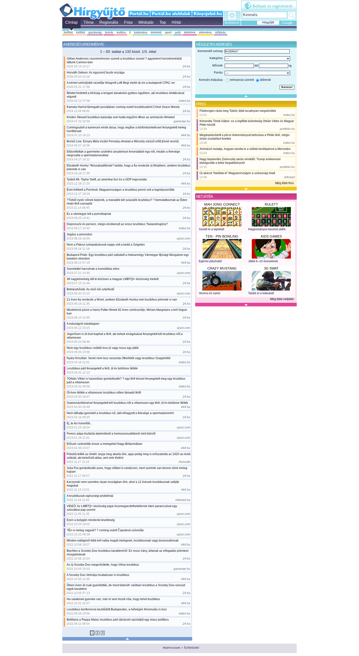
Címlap (71, 22)
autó (178, 32)
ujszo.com (183, 238)
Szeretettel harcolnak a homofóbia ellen (93, 269)
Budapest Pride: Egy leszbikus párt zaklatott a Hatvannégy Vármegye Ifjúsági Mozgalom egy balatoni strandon (128, 256)
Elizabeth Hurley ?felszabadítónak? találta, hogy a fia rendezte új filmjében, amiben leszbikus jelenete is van (128, 167)
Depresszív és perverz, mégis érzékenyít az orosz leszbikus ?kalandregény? (117, 224)
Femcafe (184, 462)
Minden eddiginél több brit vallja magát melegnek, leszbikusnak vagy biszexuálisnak (123, 540)
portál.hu (139, 14)
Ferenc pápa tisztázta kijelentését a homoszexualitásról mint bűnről (111, 433)
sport (168, 32)
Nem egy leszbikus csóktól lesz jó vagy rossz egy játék (103, 348)
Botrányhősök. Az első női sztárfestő (90, 289)
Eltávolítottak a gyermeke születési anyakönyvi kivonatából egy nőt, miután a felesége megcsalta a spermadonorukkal (123, 153)
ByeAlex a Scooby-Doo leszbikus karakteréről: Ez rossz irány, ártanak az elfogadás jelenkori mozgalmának (128, 552)
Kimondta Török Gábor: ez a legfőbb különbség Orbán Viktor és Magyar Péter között (247, 122)
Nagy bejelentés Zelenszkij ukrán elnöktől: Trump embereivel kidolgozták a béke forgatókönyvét (240, 161)
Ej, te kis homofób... (79, 423)
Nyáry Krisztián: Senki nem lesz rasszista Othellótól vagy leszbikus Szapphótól (118, 358)
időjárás (220, 32)
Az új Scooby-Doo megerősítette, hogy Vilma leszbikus (103, 564)
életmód (156, 32)
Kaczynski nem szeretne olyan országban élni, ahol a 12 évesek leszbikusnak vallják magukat (123, 483)
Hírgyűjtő (92, 9)
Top (162, 22)
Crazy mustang (222, 268)
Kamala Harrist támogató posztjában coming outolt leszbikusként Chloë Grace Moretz (123, 107)
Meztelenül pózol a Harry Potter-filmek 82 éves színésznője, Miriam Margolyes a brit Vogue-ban (127, 311)
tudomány (140, 32)
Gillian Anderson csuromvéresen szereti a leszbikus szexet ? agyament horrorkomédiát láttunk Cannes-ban (124, 60)
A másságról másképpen (83, 323)
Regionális (108, 22)
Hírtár (176, 22)
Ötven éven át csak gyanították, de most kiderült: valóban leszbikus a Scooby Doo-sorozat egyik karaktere (126, 587)
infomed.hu (182, 500)
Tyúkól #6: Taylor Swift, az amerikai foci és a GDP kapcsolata (107, 179)
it (130, 32)
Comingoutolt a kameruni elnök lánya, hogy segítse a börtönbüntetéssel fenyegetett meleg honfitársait (126, 129)
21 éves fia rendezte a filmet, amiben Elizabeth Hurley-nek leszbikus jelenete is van (122, 299)
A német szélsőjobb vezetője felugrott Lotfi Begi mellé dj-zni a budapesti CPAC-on (121, 82)
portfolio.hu (287, 129)
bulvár (109, 32)
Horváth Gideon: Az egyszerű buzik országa (96, 72)
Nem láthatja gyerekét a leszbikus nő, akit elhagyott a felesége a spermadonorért (120, 413)
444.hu (185, 135)
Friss (128, 22)
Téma (89, 22)
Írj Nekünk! (191, 647)
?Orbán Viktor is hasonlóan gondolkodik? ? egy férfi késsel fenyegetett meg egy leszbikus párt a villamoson (126, 380)
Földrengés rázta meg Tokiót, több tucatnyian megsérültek (238, 111)
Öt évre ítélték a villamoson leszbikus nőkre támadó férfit (104, 392)
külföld (80, 32)
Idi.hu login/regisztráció (269, 5)
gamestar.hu (182, 121)
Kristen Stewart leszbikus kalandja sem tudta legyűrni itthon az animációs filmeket (121, 117)
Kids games (271, 236)
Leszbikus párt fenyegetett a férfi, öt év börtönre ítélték (102, 368)
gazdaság (95, 32)
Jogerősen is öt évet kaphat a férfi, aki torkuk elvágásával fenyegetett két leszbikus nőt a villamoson (125, 335)
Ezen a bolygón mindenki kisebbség (91, 520)
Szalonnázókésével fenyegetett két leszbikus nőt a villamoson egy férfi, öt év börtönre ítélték (127, 403)
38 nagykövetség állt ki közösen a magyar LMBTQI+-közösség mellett (112, 279)
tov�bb (108, 633)
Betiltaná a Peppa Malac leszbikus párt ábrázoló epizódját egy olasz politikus (118, 619)
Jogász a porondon (79, 234)
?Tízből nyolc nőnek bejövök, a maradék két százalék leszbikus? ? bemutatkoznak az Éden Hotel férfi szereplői (127, 201)
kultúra (121, 32)
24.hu (186, 66)
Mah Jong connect (222, 204)
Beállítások (232, 22)
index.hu (184, 101)
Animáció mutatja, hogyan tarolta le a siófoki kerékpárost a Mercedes (245, 149)
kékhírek (189, 32)
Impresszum (171, 647)
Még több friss (284, 183)
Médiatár (146, 22)
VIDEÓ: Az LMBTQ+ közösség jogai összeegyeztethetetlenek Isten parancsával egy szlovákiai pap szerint (122, 507)
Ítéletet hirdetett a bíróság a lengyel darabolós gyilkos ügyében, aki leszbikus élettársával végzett (125, 94)
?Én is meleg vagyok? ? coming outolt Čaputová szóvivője (105, 530)
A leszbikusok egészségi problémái (90, 496)
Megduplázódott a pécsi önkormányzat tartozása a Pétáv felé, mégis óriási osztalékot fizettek (245, 136)
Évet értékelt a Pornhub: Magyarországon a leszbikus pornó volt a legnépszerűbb (120, 189)
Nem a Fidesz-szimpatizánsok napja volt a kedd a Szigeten (106, 244)
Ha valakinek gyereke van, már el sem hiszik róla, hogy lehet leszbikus (113, 599)
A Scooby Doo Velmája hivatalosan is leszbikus (98, 575)
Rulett (271, 204)
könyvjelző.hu (207, 14)
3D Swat (271, 268)
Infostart (289, 177)
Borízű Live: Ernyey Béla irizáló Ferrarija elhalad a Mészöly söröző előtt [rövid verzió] (123, 141)
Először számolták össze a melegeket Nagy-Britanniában (104, 444)
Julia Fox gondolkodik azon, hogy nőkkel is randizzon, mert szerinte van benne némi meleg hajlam (127, 469)
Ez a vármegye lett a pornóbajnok (89, 214)
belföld (68, 32)
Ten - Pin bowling (222, 236)
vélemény (205, 32)
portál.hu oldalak (171, 14)
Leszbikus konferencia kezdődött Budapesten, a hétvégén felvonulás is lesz (117, 609)
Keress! (291, 15)
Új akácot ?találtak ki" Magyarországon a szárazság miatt (237, 173)
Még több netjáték (282, 299)
